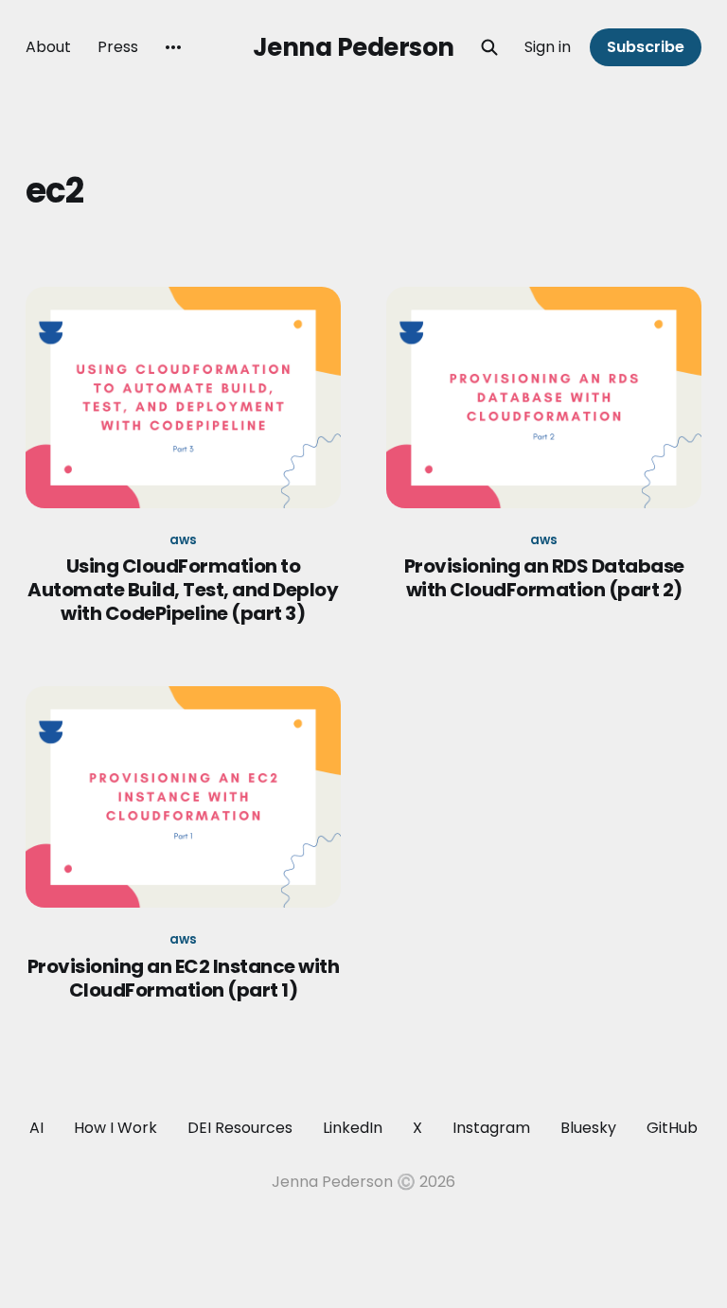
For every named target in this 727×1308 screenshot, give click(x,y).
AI (36, 1128)
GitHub (672, 1128)
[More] (173, 47)
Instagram (491, 1128)
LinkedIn (352, 1128)
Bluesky (588, 1128)
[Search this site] (489, 47)
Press (118, 47)
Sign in (547, 47)
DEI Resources (240, 1128)
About (48, 47)
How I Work (115, 1128)
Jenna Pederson (353, 47)
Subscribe (645, 47)
